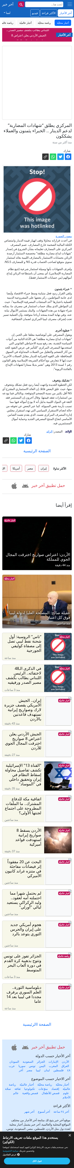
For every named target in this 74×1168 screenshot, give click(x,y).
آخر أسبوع (44, 1112)
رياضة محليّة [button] (44, 22)
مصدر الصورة (64, 236)
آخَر (21, 1070)
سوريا (21, 1066)
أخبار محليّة (9, 578)
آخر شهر (29, 1112)
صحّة (8, 1089)
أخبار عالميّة (9, 520)
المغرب (53, 1066)
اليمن (42, 1066)
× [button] (70, 1135)
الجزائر (41, 1062)
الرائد (49, 431)
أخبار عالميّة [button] (25, 22)
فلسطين (58, 1070)
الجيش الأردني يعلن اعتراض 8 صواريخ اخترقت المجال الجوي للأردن (29, 37)
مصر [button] (30, 468)
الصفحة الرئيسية (37, 450)
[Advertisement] (37, 83)
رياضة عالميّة (64, 956)
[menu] (70, 4)
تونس (32, 1066)
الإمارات (53, 1062)
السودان (14, 1062)
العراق (65, 1066)
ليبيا (38, 1070)
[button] (24, 485)
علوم (66, 1093)
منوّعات (43, 1089)
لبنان (47, 1070)
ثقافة (18, 1089)
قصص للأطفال (50, 1093)
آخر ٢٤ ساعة (61, 1112)
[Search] (21, 4)
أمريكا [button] (16, 468)
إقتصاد (55, 1089)
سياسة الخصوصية (10, 1150)
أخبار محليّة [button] (63, 22)
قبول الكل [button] (36, 1160)
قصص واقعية (30, 1093)
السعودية (28, 1062)
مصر (29, 1070)
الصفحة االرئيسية (37, 1024)
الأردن (65, 1062)
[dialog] (37, 1150)
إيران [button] (44, 468)
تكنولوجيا (29, 1089)
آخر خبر (7, 4)
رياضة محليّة (44, 1084)
